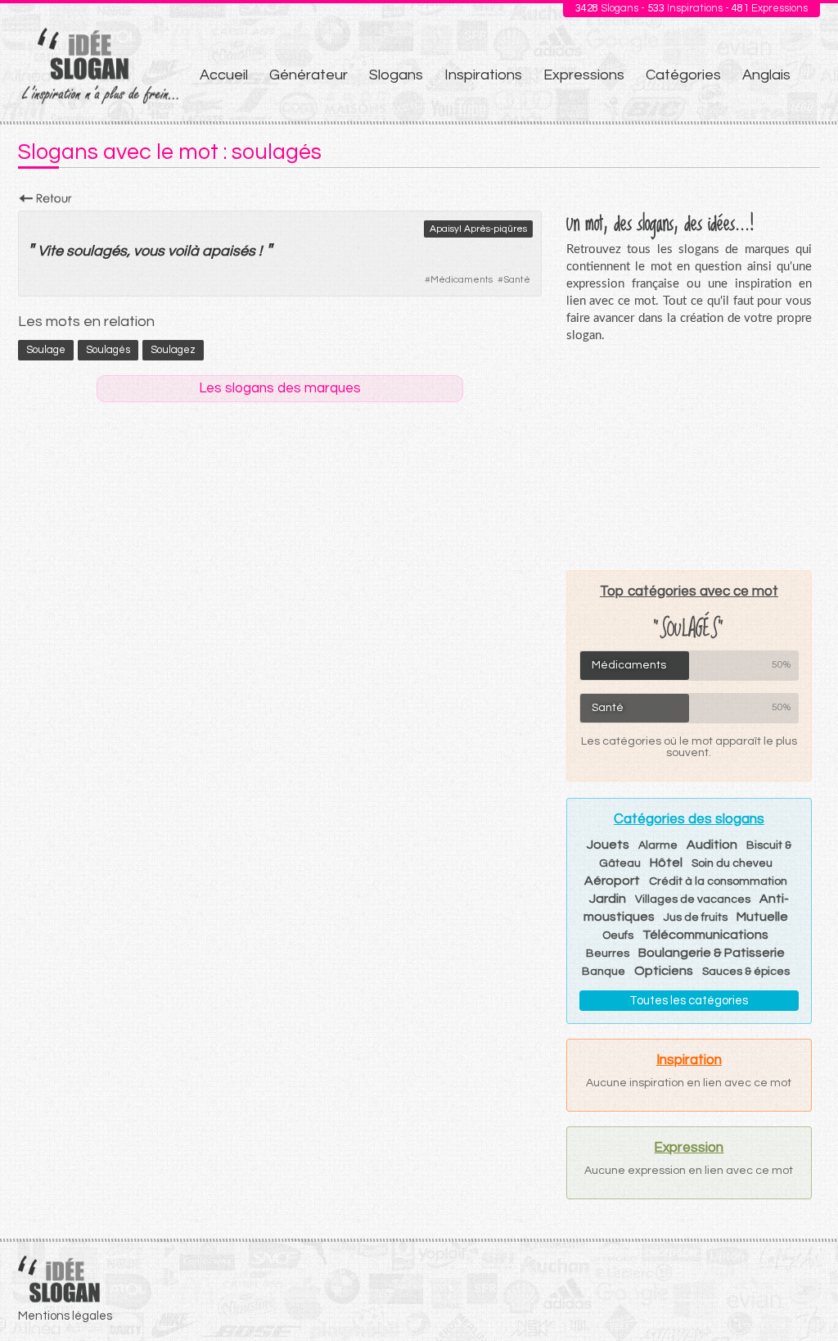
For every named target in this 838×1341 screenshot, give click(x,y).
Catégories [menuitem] (683, 75)
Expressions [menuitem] (583, 75)
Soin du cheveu (732, 863)
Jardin (607, 898)
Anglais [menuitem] (766, 75)
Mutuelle (762, 916)
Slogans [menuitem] (396, 75)
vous (148, 251)
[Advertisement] (689, 456)
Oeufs (617, 935)
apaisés (228, 251)
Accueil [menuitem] (224, 75)
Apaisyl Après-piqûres (478, 229)
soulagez (173, 350)
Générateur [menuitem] (308, 75)
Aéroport (612, 880)
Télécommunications (705, 934)
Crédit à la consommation (718, 881)
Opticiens (663, 970)
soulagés (96, 251)
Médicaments (461, 279)
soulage (45, 350)
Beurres (607, 953)
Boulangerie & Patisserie (711, 952)
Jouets (608, 844)
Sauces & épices (746, 971)
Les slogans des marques (280, 388)
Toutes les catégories (688, 1000)
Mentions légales (65, 1316)
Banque (603, 971)
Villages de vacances (692, 899)
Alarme (658, 845)
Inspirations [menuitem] (483, 75)
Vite (50, 251)
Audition (712, 844)
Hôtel (666, 862)
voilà (183, 251)
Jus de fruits (696, 917)
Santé (516, 279)
